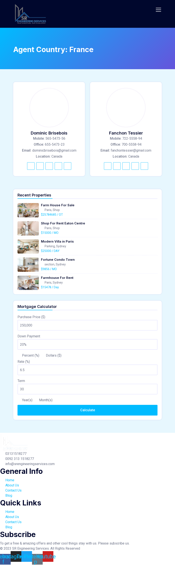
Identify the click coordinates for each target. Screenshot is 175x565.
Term (21, 381)
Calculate (87, 410)
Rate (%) (24, 362)
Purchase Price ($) (31, 317)
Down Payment (29, 336)
